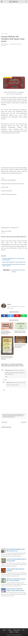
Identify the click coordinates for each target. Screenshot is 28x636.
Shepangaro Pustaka (17, 634)
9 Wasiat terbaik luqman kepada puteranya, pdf (20, 332)
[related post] (7, 325)
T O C (23, 630)
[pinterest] (17, 315)
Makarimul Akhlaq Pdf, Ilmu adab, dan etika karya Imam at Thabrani (13, 265)
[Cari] (26, 2)
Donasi (16, 631)
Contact (9, 630)
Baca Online (6, 270)
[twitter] (11, 315)
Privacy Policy (16, 630)
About (4, 630)
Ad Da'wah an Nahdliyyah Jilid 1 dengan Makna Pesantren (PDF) (13, 259)
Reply (6, 376)
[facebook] (4, 315)
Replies (5, 379)
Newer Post (4, 422)
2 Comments (3, 45)
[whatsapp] (24, 315)
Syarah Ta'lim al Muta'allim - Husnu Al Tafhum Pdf (13, 262)
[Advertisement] (14, 19)
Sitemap (11, 631)
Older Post (23, 422)
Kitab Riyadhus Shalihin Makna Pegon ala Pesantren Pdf (20, 346)
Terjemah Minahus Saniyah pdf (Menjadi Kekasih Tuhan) (6, 332)
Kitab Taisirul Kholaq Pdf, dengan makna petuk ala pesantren (7, 358)
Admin (6, 44)
